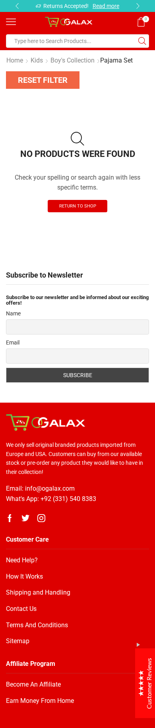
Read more (106, 6)
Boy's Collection (72, 60)
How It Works (24, 576)
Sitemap (17, 641)
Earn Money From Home (40, 701)
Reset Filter (43, 80)
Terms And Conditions (37, 625)
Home (14, 60)
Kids (37, 60)
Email (12, 342)
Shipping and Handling (38, 592)
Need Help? (22, 560)
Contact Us (21, 609)
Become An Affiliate (33, 684)
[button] (17, 6)
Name (13, 313)
